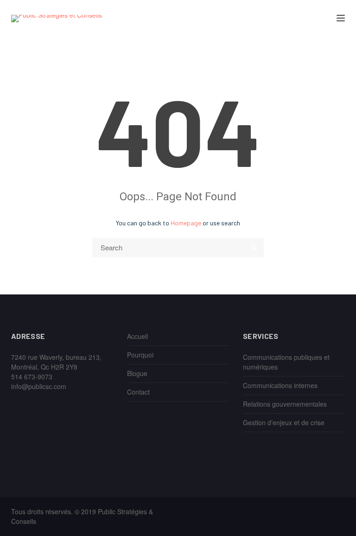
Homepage (186, 223)
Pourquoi (140, 354)
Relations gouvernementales (285, 403)
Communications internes (280, 385)
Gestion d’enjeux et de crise (283, 422)
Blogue (137, 373)
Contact (138, 391)
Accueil (137, 336)
